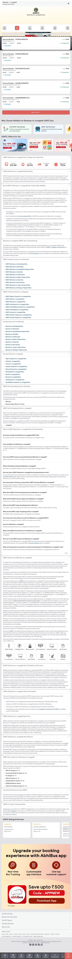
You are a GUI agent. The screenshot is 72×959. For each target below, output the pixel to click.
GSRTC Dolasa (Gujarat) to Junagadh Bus (18, 317)
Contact (15, 934)
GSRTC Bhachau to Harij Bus (14, 272)
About (10, 934)
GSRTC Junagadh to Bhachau (55, 247)
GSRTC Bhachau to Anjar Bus (14, 280)
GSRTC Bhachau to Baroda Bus (15, 282)
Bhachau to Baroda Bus (13, 344)
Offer (7, 934)
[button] (4, 28)
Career (38, 942)
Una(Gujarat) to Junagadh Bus (15, 379)
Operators (47, 934)
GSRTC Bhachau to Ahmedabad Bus (16, 264)
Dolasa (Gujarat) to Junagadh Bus (16, 369)
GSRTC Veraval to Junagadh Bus (15, 312)
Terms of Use (31, 942)
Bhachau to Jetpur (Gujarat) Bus (16, 347)
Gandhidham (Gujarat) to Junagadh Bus (18, 382)
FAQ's (20, 934)
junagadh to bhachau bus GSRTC (49, 709)
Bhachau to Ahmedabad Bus (14, 326)
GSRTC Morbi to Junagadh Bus (15, 299)
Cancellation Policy (28, 936)
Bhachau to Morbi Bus (12, 329)
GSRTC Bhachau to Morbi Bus (15, 266)
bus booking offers (25, 216)
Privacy (28, 934)
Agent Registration (38, 936)
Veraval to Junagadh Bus (13, 364)
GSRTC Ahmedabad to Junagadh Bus (17, 309)
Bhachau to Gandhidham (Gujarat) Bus (17, 331)
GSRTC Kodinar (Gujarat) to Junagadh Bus (19, 315)
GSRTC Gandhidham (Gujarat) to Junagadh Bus (20, 307)
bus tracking (12, 811)
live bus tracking (34, 543)
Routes (52, 934)
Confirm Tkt (40, 940)
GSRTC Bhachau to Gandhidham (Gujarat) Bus (20, 269)
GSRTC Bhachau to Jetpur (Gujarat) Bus (18, 285)
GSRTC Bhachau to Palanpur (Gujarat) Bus (18, 287)
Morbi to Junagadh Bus (13, 374)
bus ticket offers (8, 476)
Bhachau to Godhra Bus (13, 336)
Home (3, 934)
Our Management (6, 936)
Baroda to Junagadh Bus (13, 377)
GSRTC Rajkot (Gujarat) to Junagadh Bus (18, 296)
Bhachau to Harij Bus (12, 334)
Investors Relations (17, 936)
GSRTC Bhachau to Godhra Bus (15, 274)
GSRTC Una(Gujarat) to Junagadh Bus (17, 304)
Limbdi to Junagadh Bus (13, 361)
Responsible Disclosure (37, 934)
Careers (57, 934)
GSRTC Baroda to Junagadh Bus (15, 301)
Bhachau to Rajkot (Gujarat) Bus (16, 339)
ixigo (34, 940)
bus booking (34, 253)
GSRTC (22, 581)
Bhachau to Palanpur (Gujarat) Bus (16, 350)
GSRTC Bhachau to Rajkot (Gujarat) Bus (18, 277)
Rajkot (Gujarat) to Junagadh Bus (16, 358)
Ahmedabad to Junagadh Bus (15, 371)
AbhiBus (30, 940)
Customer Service (45, 942)
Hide (66, 553)
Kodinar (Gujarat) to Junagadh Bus (16, 366)
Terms (24, 934)
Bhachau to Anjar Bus (12, 342)
